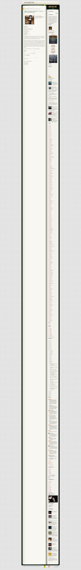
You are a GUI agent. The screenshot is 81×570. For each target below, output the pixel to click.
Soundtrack (50, 299)
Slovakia (50, 297)
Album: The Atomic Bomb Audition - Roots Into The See (53, 374)
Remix (50, 284)
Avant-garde (50, 148)
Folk (49, 205)
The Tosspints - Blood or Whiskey (52, 438)
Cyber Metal (50, 172)
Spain (49, 303)
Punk (49, 282)
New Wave (50, 257)
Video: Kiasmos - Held (51, 100)
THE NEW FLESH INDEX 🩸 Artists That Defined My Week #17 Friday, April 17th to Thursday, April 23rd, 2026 (53, 401)
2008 (49, 127)
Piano (49, 265)
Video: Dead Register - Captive (51, 494)
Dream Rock (50, 189)
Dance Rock (50, 175)
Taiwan (50, 311)
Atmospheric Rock (51, 145)
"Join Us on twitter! (52, 7)
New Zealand (50, 258)
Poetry (50, 266)
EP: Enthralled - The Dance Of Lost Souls (54, 118)
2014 (49, 132)
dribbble (50, 482)
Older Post (30, 61)
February (51, 361)
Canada (50, 160)
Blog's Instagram (26, 64)
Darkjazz (50, 177)
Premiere (50, 279)
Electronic (50, 194)
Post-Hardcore (50, 273)
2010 (49, 128)
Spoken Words (50, 305)
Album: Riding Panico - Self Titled (55, 521)
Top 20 (50, 315)
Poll (49, 268)
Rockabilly (50, 289)
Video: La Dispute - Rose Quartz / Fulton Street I (54, 511)
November (51, 351)
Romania (50, 290)
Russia (50, 291)
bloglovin (50, 487)
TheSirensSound (51, 405)
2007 (49, 126)
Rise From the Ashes (51, 445)
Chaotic (50, 161)
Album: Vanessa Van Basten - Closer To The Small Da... (53, 364)
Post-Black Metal (51, 270)
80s (49, 137)
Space (49, 301)
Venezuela (50, 320)
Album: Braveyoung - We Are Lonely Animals (53, 367)
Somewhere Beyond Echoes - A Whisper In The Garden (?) (52, 456)
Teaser (50, 312)
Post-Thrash (50, 277)
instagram (50, 490)
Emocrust (50, 197)
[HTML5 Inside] (49, 566)
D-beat (50, 174)
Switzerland (50, 309)
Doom (50, 185)
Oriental (50, 264)
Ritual (49, 286)
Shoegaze (50, 295)
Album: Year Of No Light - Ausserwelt (54, 106)
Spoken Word (50, 304)
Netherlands (50, 256)
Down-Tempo (50, 187)
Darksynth (50, 178)
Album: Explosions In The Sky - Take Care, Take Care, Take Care (55, 532)
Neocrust (50, 254)
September (51, 353)
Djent (49, 183)
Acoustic (50, 138)
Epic (49, 198)
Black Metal (50, 152)
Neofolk (50, 255)
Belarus (50, 150)
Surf (49, 307)
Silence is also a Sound (51, 455)
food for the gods (51, 433)
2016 (49, 134)
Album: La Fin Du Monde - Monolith (53, 371)
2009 (49, 392)
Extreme (50, 201)
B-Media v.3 (50, 440)
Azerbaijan (50, 149)
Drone (50, 190)
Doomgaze (50, 186)
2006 (49, 125)
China (49, 163)
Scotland (50, 292)
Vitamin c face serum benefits (52, 421)
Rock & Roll (50, 288)
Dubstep (50, 191)
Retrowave (50, 285)
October (51, 352)
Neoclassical (50, 253)
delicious (50, 486)
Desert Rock (50, 182)
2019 (49, 340)
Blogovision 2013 (51, 156)
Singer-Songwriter (51, 296)
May (50, 358)
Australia (50, 146)
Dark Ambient (50, 176)
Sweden (50, 308)
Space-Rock (50, 302)
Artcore (50, 143)
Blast (49, 155)
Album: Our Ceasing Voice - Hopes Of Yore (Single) (54, 382)
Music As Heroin (51, 450)
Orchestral (50, 263)
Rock (49, 287)
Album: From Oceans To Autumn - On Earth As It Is (54, 379)
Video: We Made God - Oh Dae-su (53, 370)
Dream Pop (50, 188)
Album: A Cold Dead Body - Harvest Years (53, 386)
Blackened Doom (51, 153)
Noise (49, 260)
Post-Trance (50, 278)
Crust (49, 171)
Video (50, 321)
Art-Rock (50, 142)
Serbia (50, 294)
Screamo (50, 293)
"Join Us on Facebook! (49, 7)
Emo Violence (50, 195)
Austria (50, 147)
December (51, 350)
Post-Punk (50, 275)
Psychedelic (50, 281)
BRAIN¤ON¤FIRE (51, 410)
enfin (49, 430)
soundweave (50, 437)
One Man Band (50, 262)
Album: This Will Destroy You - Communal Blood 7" (53, 373)
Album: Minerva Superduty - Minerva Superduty (53, 97)
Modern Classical (51, 251)
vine (49, 483)
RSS (55, 7)
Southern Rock (50, 300)
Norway (50, 261)
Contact (53, 8)
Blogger (54, 474)
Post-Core (50, 271)
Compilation (50, 167)
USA (49, 319)
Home (28, 61)
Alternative (50, 139)
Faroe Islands (50, 202)
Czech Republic (50, 173)
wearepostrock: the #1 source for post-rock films (52, 459)
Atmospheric (50, 144)
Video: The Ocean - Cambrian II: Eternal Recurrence (54, 544)
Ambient (50, 140)
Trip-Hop (50, 316)
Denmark (50, 180)
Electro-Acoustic (51, 193)
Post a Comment (26, 58)
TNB (40, 566)
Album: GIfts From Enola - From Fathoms (54, 526)
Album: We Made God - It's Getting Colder (53, 366)
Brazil (49, 158)
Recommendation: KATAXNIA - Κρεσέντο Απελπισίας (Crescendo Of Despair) (55, 88)
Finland (50, 204)
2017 (49, 135)
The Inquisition (50, 314)
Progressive (50, 280)
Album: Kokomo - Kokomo (52, 102)
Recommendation (51, 283)
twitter (50, 484)
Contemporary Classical (51, 168)
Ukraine (50, 318)
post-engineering (29, 2)
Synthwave (50, 310)
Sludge (50, 298)
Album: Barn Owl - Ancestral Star (54, 538)
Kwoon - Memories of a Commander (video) (53, 431)
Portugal (50, 269)
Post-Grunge (50, 272)
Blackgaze (50, 154)
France (50, 206)
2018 (49, 136)
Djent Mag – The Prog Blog (52, 415)
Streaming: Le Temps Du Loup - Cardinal (54, 548)
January (51, 362)
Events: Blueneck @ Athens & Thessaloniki (53, 116)
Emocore (50, 196)
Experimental (50, 200)
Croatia (50, 169)
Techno (50, 313)
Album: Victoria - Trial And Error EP (55, 112)
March (50, 360)
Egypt (49, 192)
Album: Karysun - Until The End (53, 369)
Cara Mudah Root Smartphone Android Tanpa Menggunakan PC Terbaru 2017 (53, 426)
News (49, 259)
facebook (50, 481)
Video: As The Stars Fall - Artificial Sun (53, 377)
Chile (49, 162)
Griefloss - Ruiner (51, 446)
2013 (49, 131)
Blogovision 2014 (51, 157)
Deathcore (50, 179)
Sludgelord (50, 399)
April (50, 359)
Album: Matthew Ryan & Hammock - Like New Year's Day (53, 388)
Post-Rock (50, 276)
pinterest (50, 491)
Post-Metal (50, 274)
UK (49, 317)
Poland (50, 267)
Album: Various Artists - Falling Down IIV (54, 515)
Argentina (50, 141)
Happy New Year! (51, 389)
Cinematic (50, 165)
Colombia (50, 166)
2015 (49, 133)
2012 (49, 130)
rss (49, 485)
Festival (50, 203)
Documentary (50, 184)
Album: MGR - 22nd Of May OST (53, 376)
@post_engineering (50, 65)
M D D (50, 420)
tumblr (50, 488)
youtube (50, 489)
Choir (49, 164)
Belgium (50, 151)
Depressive (50, 181)
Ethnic (50, 199)
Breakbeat (50, 159)
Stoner (50, 306)
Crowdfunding (50, 170)
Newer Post (25, 61)
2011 (49, 129)
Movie (50, 252)
